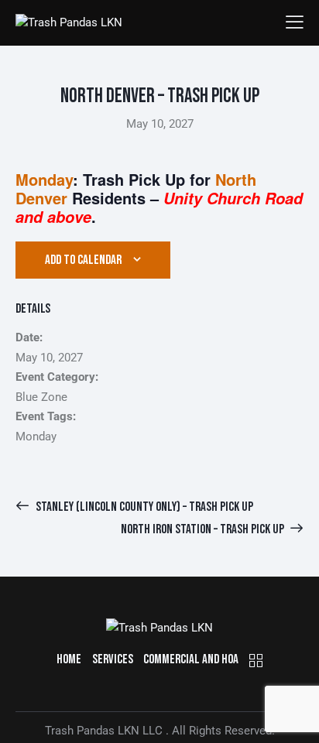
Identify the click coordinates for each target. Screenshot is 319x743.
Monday (36, 436)
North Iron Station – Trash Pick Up (203, 529)
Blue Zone (41, 397)
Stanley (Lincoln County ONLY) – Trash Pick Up (143, 507)
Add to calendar (83, 260)
